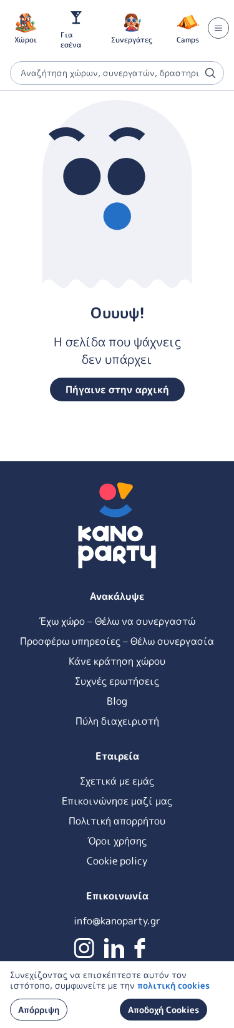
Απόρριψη (38, 1010)
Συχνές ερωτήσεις (117, 681)
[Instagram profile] (84, 948)
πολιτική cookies (173, 985)
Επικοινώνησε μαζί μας (117, 801)
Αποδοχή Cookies (163, 1010)
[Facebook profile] (139, 948)
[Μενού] (218, 28)
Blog (117, 701)
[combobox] (117, 73)
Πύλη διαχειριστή (117, 721)
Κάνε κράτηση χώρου (117, 661)
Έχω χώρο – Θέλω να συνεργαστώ (117, 621)
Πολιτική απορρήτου (117, 821)
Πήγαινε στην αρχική (117, 389)
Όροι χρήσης (117, 841)
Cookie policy (117, 861)
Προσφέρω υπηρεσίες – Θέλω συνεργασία (117, 641)
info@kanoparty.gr (117, 921)
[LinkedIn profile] (114, 948)
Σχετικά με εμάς (117, 781)
